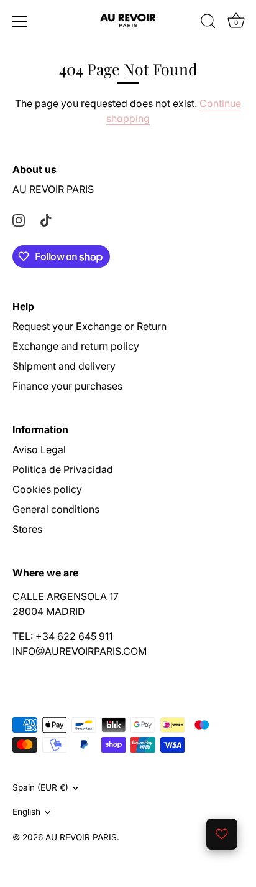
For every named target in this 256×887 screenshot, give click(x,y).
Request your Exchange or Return (89, 326)
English (26, 812)
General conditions (55, 509)
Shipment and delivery (64, 366)
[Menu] (20, 21)
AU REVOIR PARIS (53, 189)
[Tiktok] (46, 219)
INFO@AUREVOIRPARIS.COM (79, 651)
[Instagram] (18, 219)
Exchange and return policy (75, 346)
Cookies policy (47, 489)
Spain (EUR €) (40, 787)
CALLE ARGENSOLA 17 (65, 596)
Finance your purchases (67, 386)
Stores (27, 529)
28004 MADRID (48, 611)
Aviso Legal (39, 449)
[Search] (208, 23)
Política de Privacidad (62, 469)
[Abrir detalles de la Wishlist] (221, 834)
